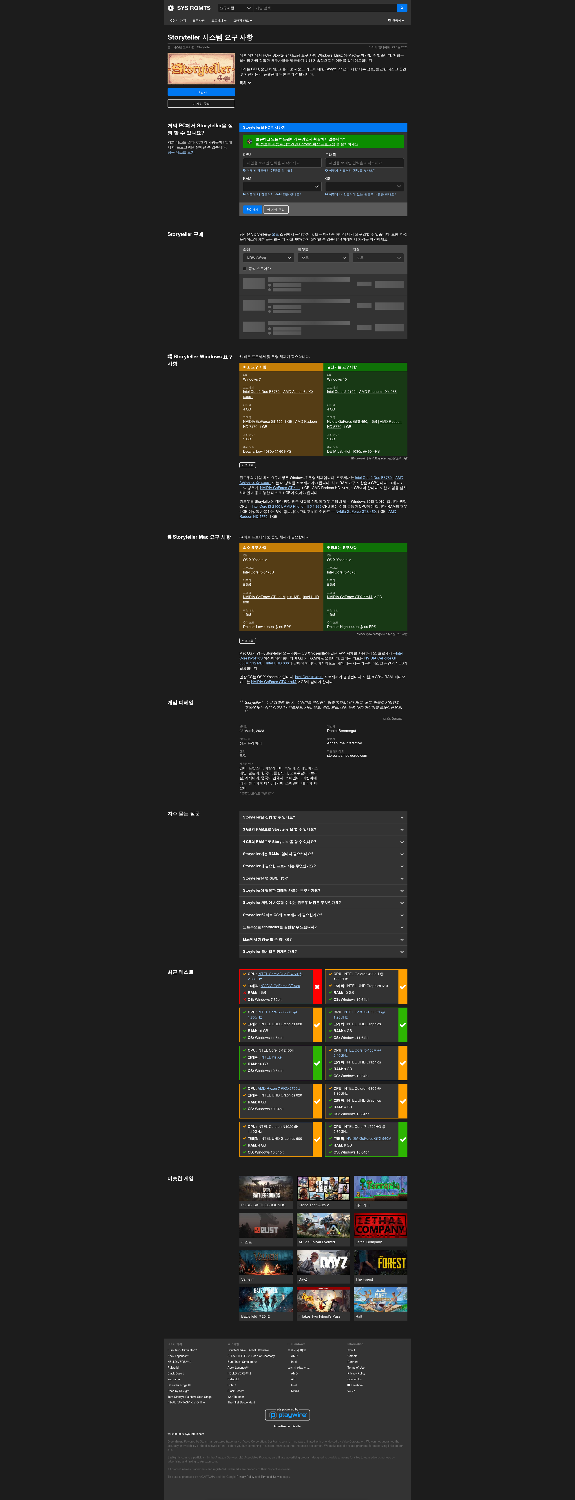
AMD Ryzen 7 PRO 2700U (279, 1088)
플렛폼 (303, 249)
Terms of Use (356, 1367)
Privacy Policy (356, 1373)
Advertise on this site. (287, 1426)
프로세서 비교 (297, 1350)
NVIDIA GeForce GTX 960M (368, 1138)
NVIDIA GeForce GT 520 (263, 421)
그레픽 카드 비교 (299, 1367)
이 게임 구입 (201, 103)
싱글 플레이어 (250, 743)
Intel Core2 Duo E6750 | (262, 391)
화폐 (246, 249)
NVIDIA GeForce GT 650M (264, 596)
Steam (397, 718)
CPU (247, 154)
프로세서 (217, 20)
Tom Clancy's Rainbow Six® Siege (190, 1396)
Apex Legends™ (178, 1356)
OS (327, 178)
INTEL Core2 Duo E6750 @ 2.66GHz (275, 976)
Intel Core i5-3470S (258, 572)
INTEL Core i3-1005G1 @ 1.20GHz (359, 1014)
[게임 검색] (402, 8)
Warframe (174, 1379)
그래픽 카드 (241, 20)
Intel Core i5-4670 (341, 572)
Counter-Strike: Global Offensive (248, 1350)
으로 (276, 234)
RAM (247, 178)
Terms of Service (271, 1476)
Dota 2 (232, 1385)
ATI (293, 1379)
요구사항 (198, 20)
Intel (294, 1361)
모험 (243, 755)
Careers (352, 1356)
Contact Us (354, 1379)
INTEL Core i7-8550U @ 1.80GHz (272, 1014)
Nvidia (295, 1391)
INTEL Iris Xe (271, 1057)
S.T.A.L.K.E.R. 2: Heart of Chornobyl (251, 1356)
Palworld (173, 1367)
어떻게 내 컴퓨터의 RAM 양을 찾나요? (273, 194)
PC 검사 (201, 92)
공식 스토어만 (259, 268)
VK (353, 1391)
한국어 (396, 20)
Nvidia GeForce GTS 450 (347, 421)
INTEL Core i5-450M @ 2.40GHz (357, 1053)
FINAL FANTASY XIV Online (186, 1402)
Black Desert (176, 1373)
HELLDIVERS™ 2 (179, 1361)
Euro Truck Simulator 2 (182, 1350)
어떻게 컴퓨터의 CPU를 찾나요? (269, 170)
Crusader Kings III (179, 1385)
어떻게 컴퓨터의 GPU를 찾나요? (351, 170)
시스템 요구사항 (184, 47)
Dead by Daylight (178, 1391)
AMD (294, 1356)
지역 (356, 249)
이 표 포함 (247, 465)
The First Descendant (241, 1402)
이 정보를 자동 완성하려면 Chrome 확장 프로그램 (295, 143)
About (351, 1350)
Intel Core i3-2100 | (342, 391)
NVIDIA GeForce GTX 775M (349, 596)
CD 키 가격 (178, 20)
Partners (352, 1361)
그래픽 (330, 154)
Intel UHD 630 (277, 663)
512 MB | (294, 596)
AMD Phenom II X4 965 (378, 391)
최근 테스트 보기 (181, 152)
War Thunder (236, 1396)
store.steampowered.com (347, 755)
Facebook (356, 1385)
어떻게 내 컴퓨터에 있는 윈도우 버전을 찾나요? (362, 194)
